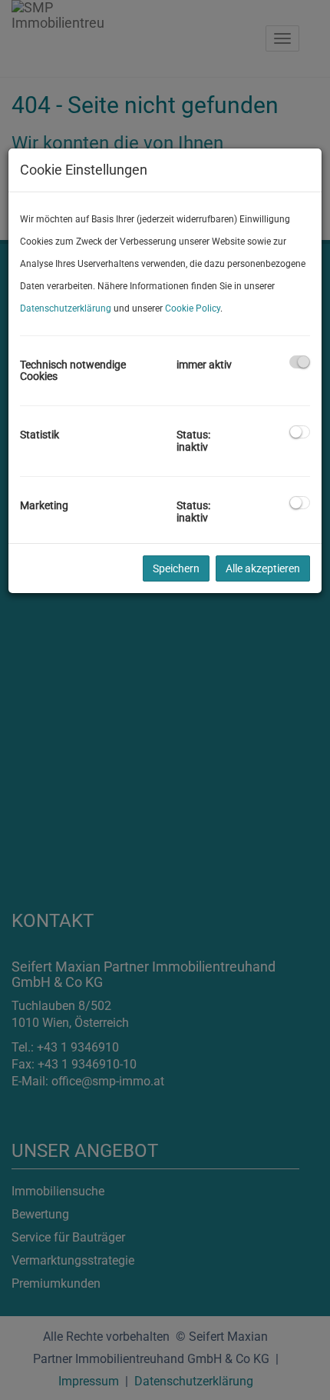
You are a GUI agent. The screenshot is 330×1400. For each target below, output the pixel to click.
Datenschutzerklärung (65, 308)
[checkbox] (299, 361)
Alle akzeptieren (263, 568)
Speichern (176, 568)
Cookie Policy (192, 308)
